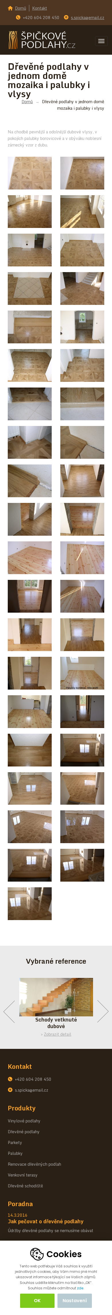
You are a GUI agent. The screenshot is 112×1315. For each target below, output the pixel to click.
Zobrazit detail (57, 1034)
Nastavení (75, 1300)
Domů (20, 8)
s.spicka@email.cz (87, 17)
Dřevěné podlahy (24, 1131)
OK (37, 1300)
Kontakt (39, 8)
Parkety (15, 1142)
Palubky (15, 1153)
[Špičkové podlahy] (42, 39)
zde (80, 1288)
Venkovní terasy (23, 1175)
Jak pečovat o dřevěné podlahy (46, 1221)
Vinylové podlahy (24, 1121)
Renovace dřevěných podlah (34, 1164)
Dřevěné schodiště (25, 1186)
